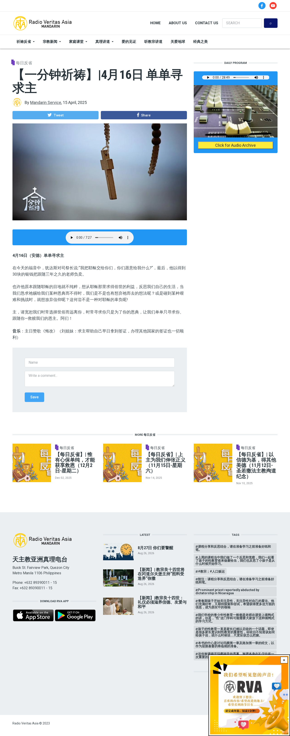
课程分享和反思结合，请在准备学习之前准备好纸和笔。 (233, 548)
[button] (55, 115)
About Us (178, 23)
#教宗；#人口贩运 (211, 571)
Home (155, 23)
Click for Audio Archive (235, 145)
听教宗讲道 (153, 41)
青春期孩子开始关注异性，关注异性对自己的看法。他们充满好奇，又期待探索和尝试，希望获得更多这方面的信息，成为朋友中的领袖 (235, 604)
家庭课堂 (76, 41)
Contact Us (206, 23)
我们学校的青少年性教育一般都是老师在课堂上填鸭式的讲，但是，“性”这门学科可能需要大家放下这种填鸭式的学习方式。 (235, 618)
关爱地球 (178, 41)
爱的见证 (129, 41)
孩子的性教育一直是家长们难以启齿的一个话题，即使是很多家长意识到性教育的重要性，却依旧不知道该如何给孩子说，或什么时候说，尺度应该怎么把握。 (235, 632)
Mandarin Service (45, 102)
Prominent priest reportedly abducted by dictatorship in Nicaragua (227, 591)
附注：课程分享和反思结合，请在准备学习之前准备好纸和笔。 (235, 580)
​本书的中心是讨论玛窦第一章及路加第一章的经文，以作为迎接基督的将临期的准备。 (235, 644)
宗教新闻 (50, 41)
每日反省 (24, 62)
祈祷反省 (24, 41)
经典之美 (200, 41)
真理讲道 (102, 41)
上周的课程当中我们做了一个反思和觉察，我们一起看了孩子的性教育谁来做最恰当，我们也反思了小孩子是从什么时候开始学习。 (235, 560)
